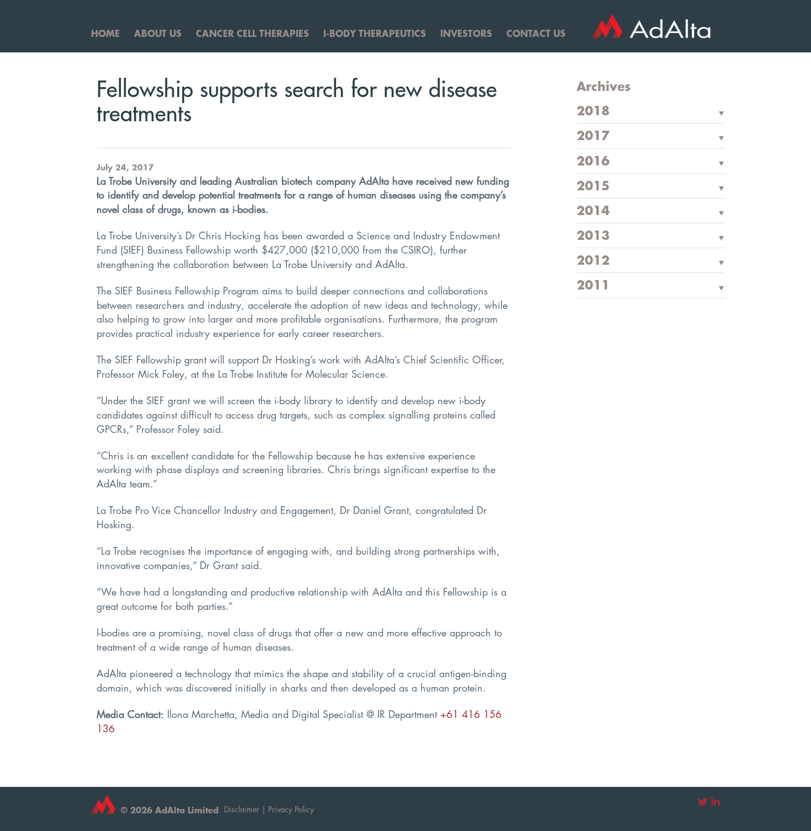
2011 (593, 285)
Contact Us (535, 33)
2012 (593, 261)
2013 (593, 236)
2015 (593, 186)
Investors (466, 33)
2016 (593, 161)
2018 (593, 111)
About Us (158, 33)
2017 (593, 136)
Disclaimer (241, 809)
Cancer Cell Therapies (252, 33)
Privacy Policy (291, 809)
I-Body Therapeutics (374, 33)
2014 (593, 211)
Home (105, 33)
